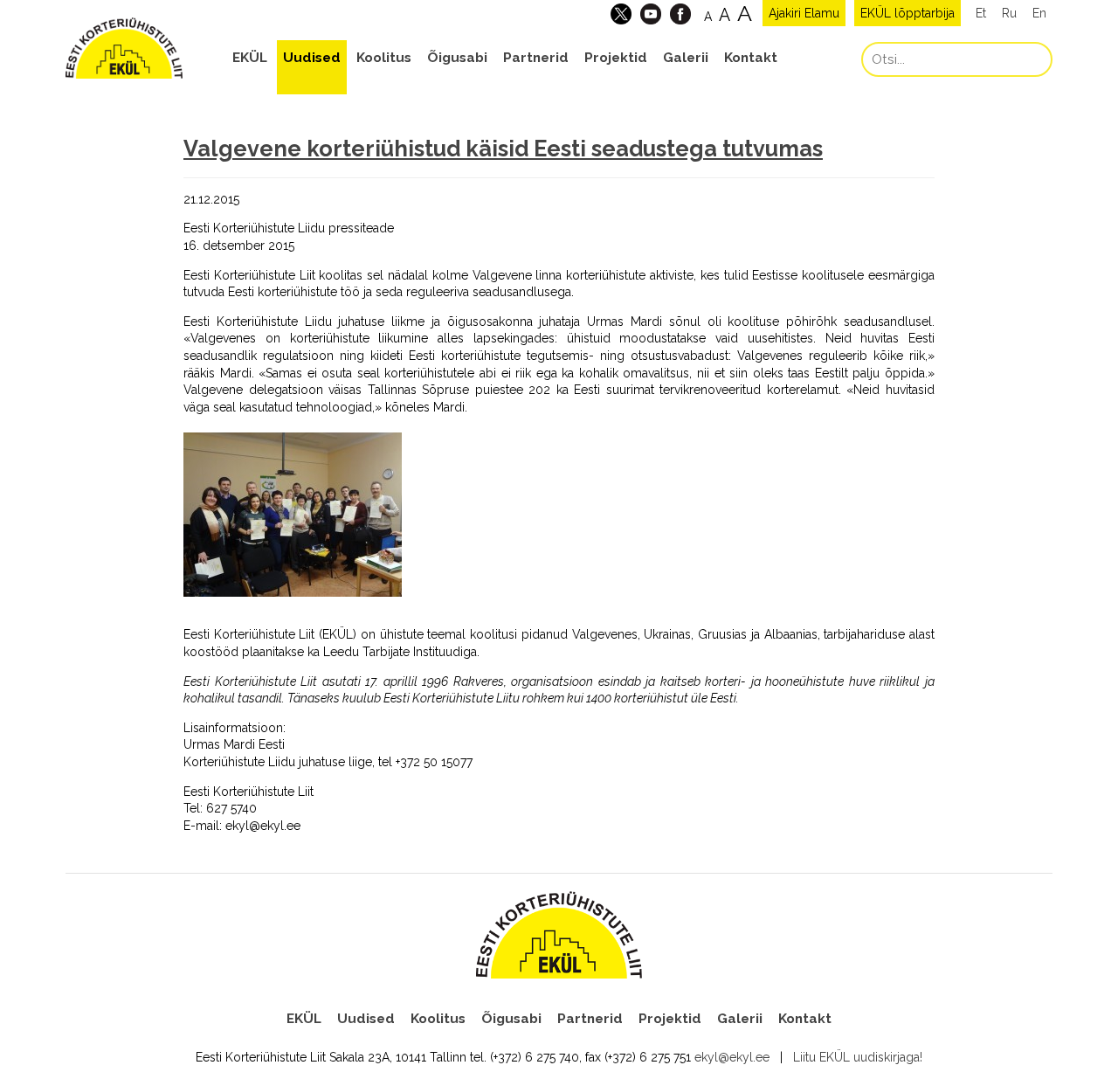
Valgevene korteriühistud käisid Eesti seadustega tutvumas (503, 148)
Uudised (312, 58)
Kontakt (750, 58)
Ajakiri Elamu (804, 13)
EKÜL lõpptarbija (907, 13)
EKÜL (249, 58)
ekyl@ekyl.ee (731, 1057)
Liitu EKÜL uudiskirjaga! (857, 1057)
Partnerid (536, 58)
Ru (1009, 13)
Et (981, 13)
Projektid (615, 58)
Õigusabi (457, 58)
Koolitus (383, 58)
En (1039, 13)
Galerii (685, 58)
